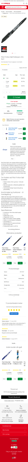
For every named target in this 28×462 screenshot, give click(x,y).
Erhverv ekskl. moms (9, 400)
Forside (2, 11)
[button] (4, 16)
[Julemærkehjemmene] (12, 447)
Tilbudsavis (20, 419)
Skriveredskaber (17, 11)
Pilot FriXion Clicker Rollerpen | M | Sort (17, 249)
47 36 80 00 (23, 410)
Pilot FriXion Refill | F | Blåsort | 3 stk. (18, 363)
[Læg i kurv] (9, 263)
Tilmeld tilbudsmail (14, 397)
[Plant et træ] (15, 447)
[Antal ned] (3, 92)
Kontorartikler (9, 11)
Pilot (12, 158)
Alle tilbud (21, 421)
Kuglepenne (5, 13)
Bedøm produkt (14, 313)
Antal (4, 263)
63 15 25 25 (24, 411)
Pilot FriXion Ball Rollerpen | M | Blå (6, 363)
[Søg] (25, 7)
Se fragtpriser (14, 105)
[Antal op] (9, 92)
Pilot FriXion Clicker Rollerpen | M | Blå (6, 249)
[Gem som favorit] (10, 237)
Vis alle (14, 143)
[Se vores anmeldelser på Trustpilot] (14, 441)
